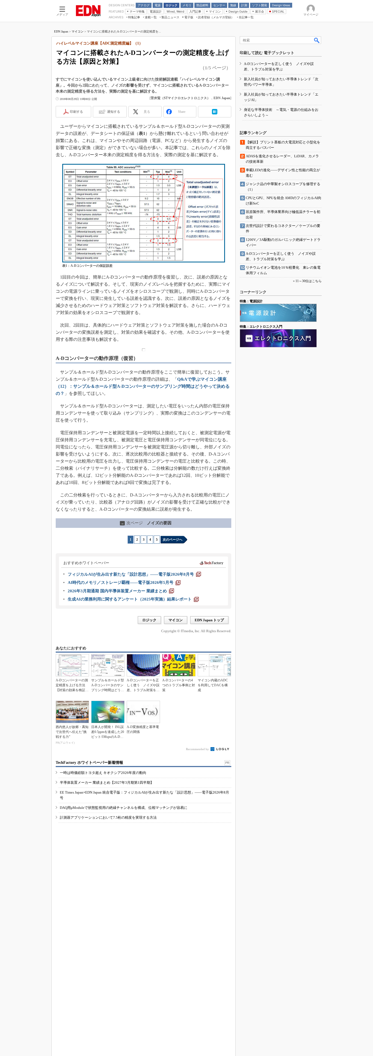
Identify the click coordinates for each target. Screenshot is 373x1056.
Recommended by (198, 749)
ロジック (149, 620)
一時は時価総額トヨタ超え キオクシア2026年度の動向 (103, 773)
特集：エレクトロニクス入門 (261, 327)
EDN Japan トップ (209, 620)
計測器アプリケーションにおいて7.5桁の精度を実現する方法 (108, 817)
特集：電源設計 (251, 301)
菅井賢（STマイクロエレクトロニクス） (180, 98)
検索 (317, 40)
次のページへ (172, 540)
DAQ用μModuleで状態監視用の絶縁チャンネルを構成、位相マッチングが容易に (123, 808)
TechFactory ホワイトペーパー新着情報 (89, 763)
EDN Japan (61, 31)
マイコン (78, 31)
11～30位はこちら (308, 281)
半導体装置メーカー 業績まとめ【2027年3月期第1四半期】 (107, 782)
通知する (113, 112)
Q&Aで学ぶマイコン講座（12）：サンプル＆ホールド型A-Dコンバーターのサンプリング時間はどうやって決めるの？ (143, 386)
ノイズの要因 (146, 523)
